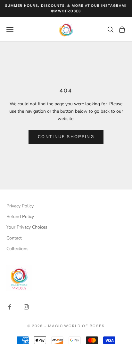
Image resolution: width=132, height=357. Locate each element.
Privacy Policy (20, 206)
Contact (14, 238)
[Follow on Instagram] (26, 307)
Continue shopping (66, 137)
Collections (17, 249)
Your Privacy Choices (26, 227)
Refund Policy (20, 216)
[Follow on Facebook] (9, 307)
